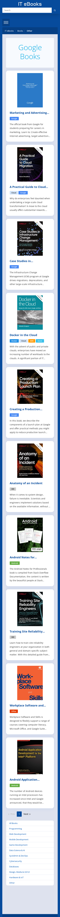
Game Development (18, 844)
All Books (13, 823)
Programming (15, 828)
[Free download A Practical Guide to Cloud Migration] (30, 164)
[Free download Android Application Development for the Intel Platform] (30, 756)
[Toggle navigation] (6, 22)
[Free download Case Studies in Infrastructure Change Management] (30, 238)
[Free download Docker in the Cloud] (30, 312)
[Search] (55, 10)
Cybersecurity (15, 861)
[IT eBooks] (30, 4)
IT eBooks (9, 30)
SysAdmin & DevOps (18, 855)
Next (26, 814)
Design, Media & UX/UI (19, 872)
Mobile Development (18, 839)
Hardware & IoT (16, 877)
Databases (14, 866)
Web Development (17, 834)
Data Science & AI (17, 850)
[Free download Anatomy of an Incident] (30, 460)
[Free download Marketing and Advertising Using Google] (30, 90)
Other (12, 882)
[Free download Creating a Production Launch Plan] (30, 386)
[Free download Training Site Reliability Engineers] (30, 608)
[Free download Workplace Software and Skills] (30, 682)
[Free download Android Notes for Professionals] (30, 534)
